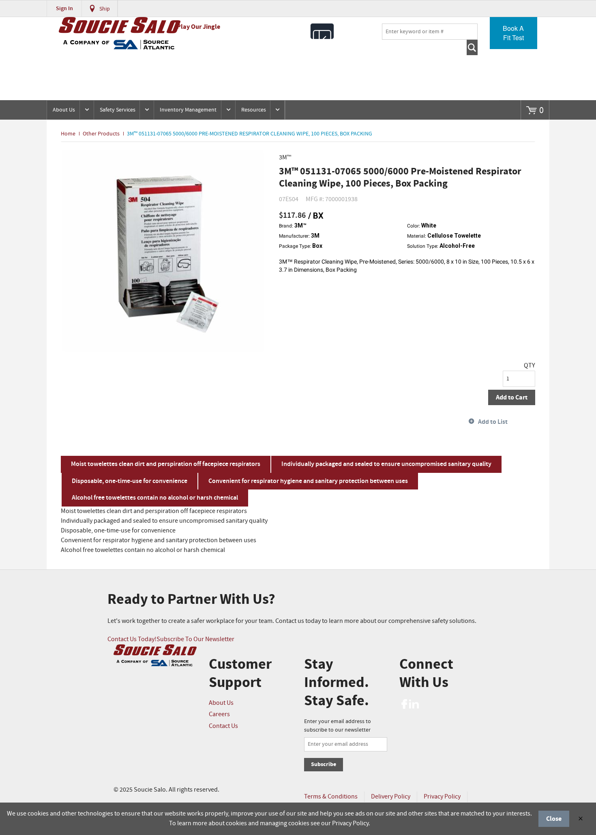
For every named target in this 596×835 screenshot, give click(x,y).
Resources (253, 110)
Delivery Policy (390, 796)
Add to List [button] (493, 422)
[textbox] (430, 32)
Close (554, 818)
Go (472, 47)
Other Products (101, 134)
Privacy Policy (442, 796)
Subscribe (323, 764)
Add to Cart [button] (511, 397)
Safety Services (117, 110)
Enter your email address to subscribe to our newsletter (337, 726)
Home (68, 134)
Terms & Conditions (331, 796)
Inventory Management (188, 110)
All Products (322, 31)
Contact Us (223, 726)
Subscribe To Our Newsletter (195, 639)
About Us (64, 110)
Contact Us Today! (132, 639)
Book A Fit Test (513, 33)
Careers (219, 714)
